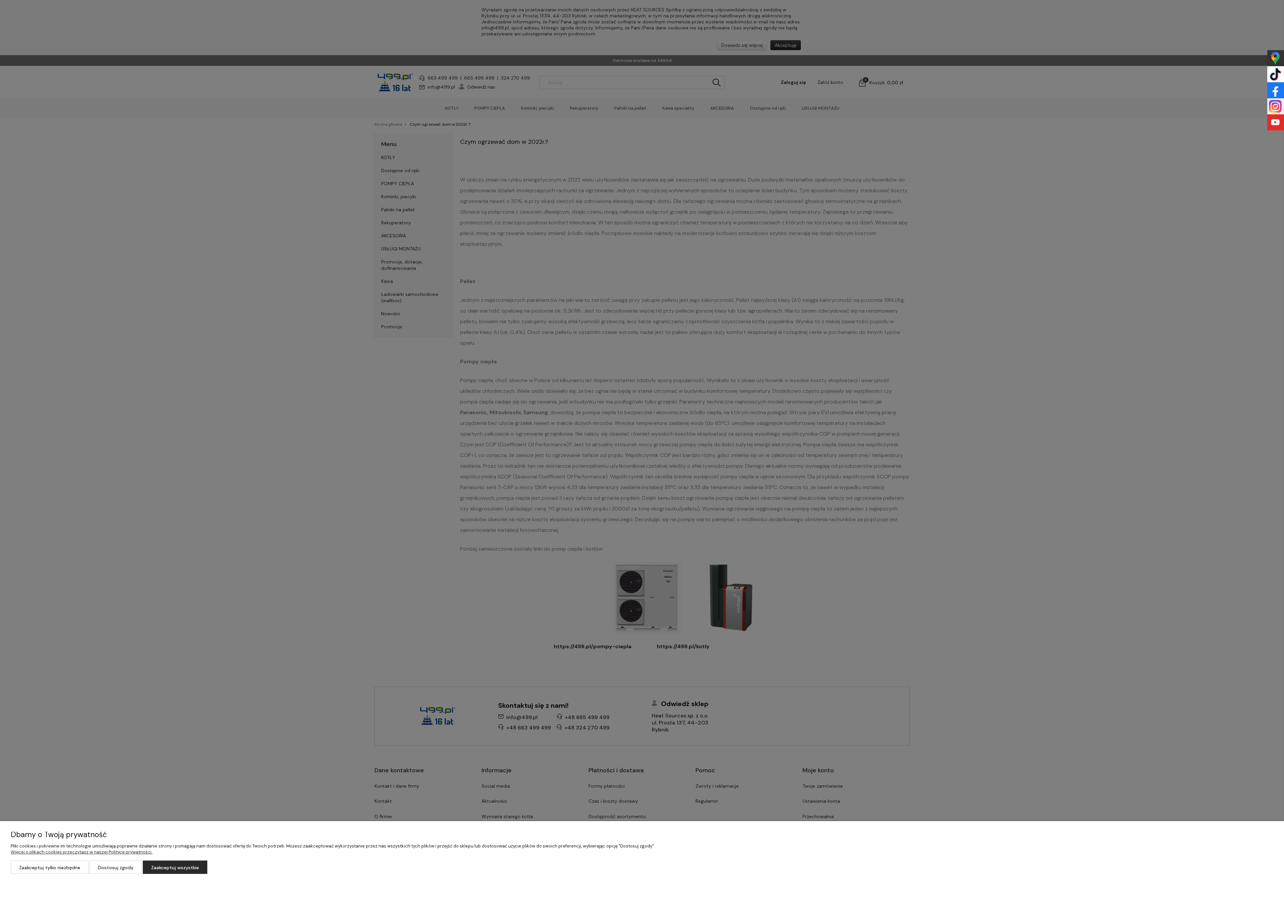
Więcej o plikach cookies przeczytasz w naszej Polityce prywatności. (81, 852)
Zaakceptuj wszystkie (175, 868)
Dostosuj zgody (115, 868)
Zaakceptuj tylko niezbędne (49, 868)
